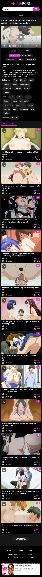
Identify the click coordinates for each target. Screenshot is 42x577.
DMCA (30, 554)
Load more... (21, 539)
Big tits (6, 92)
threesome (24, 109)
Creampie (18, 88)
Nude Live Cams (28, 558)
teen (32, 109)
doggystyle (24, 101)
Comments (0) (31, 59)
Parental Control (15, 554)
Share (21, 59)
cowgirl (30, 105)
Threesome (8, 88)
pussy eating (20, 105)
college (19, 97)
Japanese (7, 84)
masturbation (8, 105)
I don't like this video (15, 51)
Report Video (27, 55)
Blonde (31, 80)
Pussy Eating (25, 84)
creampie (7, 109)
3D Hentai (14, 118)
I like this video (12, 51)
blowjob (14, 101)
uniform (28, 97)
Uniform (27, 88)
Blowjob (23, 80)
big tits (11, 97)
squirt (15, 109)
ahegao (6, 101)
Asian (15, 84)
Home (9, 551)
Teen (15, 80)
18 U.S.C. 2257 (12, 558)
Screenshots (11, 59)
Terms (30, 551)
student (6, 113)
